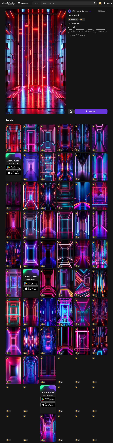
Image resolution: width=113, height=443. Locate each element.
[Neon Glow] (82, 196)
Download (92, 111)
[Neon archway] (31, 370)
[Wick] (65, 225)
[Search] (95, 3)
